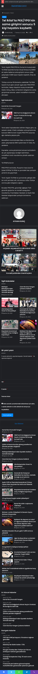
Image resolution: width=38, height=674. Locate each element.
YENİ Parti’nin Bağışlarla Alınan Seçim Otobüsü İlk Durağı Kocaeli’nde (24, 115)
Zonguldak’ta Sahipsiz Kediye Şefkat (15, 547)
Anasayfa (6, 13)
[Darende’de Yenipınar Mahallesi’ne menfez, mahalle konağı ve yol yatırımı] (28, 302)
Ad (3, 382)
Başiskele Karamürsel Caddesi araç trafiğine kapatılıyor (10, 333)
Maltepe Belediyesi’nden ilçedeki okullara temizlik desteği (7, 289)
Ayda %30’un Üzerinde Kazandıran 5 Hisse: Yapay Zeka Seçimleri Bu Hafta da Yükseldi (17, 483)
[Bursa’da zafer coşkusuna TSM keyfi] (7, 506)
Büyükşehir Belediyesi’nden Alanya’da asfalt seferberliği (24, 577)
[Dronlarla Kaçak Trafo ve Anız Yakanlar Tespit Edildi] (7, 554)
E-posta (4, 389)
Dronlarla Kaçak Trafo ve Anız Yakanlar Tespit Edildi (24, 553)
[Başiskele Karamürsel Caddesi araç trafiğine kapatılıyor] (10, 324)
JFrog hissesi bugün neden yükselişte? (15, 498)
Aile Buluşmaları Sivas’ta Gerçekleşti (9, 310)
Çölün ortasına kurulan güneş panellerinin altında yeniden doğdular (17, 445)
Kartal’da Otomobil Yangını (11, 106)
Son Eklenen (19, 424)
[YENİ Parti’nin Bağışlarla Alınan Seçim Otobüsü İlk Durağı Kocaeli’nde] (7, 115)
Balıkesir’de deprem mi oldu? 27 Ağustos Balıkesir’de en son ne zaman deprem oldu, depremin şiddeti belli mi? (28, 335)
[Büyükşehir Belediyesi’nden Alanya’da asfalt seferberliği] (7, 578)
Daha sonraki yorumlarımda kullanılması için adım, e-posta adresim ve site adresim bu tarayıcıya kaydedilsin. (18, 406)
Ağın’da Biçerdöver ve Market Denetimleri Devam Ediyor (24, 539)
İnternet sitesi (6, 396)
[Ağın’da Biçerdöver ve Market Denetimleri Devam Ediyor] (7, 541)
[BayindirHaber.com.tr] (19, 6)
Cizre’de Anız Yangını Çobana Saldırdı (27, 288)
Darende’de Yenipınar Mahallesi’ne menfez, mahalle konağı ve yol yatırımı (27, 311)
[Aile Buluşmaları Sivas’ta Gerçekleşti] (10, 302)
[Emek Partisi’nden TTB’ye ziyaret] (7, 562)
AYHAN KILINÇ (9, 32)
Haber (12, 13)
